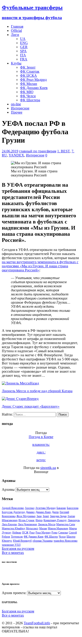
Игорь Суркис (26, 520)
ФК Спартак (29, 71)
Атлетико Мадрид (45, 508)
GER (24, 47)
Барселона (72, 508)
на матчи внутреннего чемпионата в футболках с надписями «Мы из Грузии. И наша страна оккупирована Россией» (40, 266)
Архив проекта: (14, 593)
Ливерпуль (74, 520)
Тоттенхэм (17, 536)
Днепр (55, 512)
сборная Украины (43, 540)
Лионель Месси (46, 524)
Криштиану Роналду (55, 520)
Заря (39, 516)
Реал (32, 532)
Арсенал (29, 508)
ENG (24, 43)
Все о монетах (13, 553)
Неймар (16, 532)
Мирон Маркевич (58, 528)
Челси (62, 536)
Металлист (32, 528)
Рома (54, 532)
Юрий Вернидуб (22, 540)
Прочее (16, 112)
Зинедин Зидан (58, 516)
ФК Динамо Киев (34, 88)
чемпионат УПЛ (11, 544)
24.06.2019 (10, 151)
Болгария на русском (18, 548)
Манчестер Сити (65, 524)
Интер (39, 520)
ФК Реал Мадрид (33, 80)
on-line (16, 104)
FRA (23, 59)
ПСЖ (25, 532)
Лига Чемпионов (27, 524)
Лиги (15, 35)
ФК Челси (28, 96)
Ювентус (7, 540)
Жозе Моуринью (26, 516)
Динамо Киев (43, 512)
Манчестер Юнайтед (13, 528)
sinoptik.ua (48, 468)
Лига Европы (9, 524)
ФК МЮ (26, 92)
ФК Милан (28, 84)
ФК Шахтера (30, 100)
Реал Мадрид (43, 532)
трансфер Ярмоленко (65, 540)
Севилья (63, 532)
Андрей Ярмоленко (13, 508)
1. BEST (63, 151)
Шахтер (71, 536)
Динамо (30, 512)
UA (23, 39)
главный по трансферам (37, 151)
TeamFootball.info (37, 623)
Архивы (8, 489)
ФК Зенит (28, 67)
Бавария (61, 508)
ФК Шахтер (51, 536)
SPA (23, 51)
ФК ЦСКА (28, 75)
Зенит (46, 516)
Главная (17, 26)
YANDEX (16, 155)
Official (16, 30)
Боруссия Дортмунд (13, 512)
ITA (23, 55)
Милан (43, 528)
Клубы (16, 63)
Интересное (20, 108)
